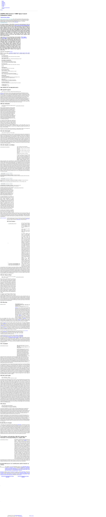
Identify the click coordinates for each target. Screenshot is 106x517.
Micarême (16, 307)
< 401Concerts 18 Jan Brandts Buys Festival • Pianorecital (7, 476)
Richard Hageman (15, 470)
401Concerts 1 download (23, 472)
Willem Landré (15, 468)
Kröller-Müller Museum (25, 466)
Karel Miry (20, 474)
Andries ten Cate (22, 473)
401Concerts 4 (19, 219)
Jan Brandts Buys (23, 467)
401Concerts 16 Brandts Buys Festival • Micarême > (23, 476)
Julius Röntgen (16, 469)
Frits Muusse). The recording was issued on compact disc (15, 336)
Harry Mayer (10, 474)
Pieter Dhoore (8, 472)
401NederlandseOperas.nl (18, 515)
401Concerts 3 (28, 218)
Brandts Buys (2, 93)
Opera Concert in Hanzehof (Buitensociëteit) (22, 25)
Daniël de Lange (25, 468)
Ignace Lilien (7, 474)
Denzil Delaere (24, 471)
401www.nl (20, 516)
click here (11, 51)
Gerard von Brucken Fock (8, 469)
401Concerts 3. (12, 467)
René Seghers (19, 424)
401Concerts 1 (5, 331)
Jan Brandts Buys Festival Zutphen (13, 337)
